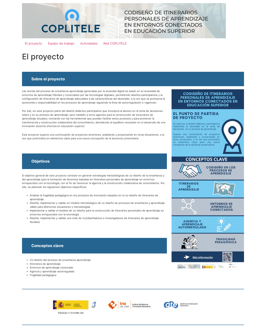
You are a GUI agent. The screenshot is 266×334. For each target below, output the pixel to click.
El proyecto (33, 43)
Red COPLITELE (115, 43)
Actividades (89, 43)
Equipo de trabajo (61, 43)
